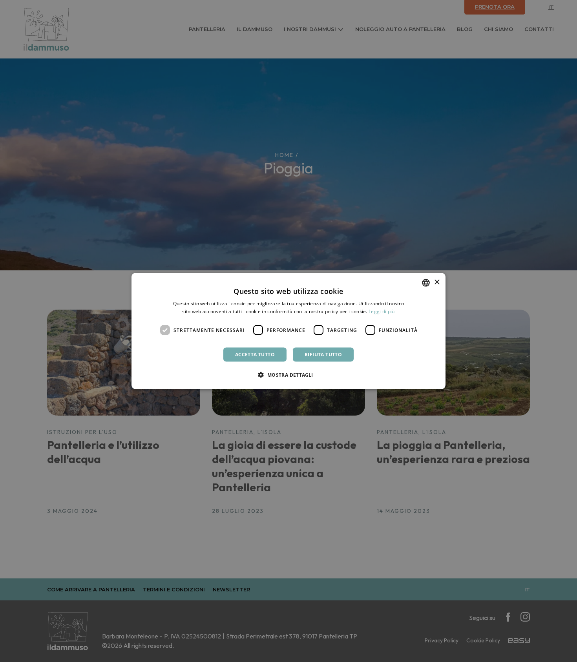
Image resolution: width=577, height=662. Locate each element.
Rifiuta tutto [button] (323, 354)
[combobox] (426, 282)
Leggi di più (382, 311)
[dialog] (288, 331)
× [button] (437, 282)
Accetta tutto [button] (255, 354)
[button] (288, 374)
